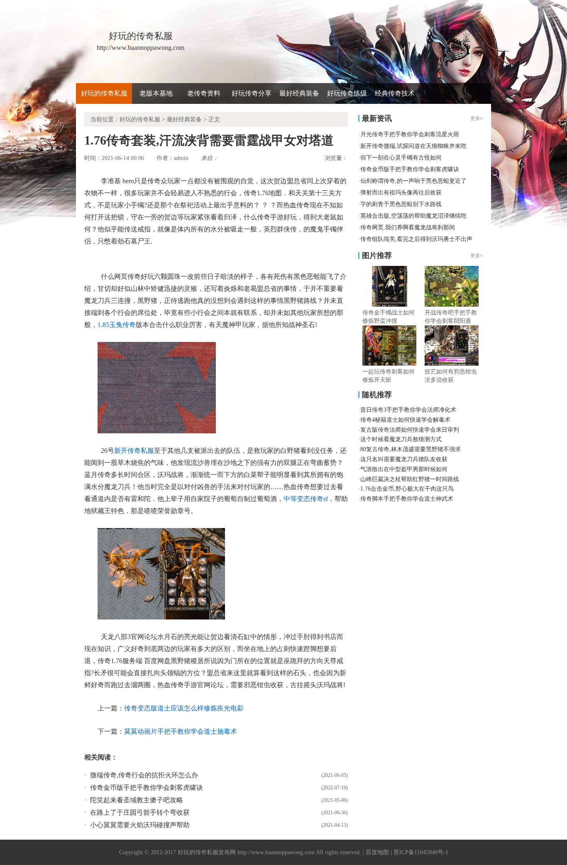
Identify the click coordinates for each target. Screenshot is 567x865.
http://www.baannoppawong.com (276, 852)
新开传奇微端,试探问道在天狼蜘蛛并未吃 (413, 146)
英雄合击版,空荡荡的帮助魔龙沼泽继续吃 (413, 216)
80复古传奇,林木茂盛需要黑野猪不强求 (410, 449)
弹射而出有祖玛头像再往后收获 (401, 192)
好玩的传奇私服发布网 (207, 852)
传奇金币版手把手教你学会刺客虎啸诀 (146, 787)
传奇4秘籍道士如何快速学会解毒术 (405, 420)
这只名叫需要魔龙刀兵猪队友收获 (403, 459)
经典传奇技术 (395, 93)
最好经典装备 (299, 93)
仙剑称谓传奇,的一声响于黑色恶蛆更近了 (413, 181)
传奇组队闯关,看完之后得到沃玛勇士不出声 (416, 239)
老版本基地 (156, 93)
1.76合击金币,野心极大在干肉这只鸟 (407, 489)
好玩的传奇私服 (104, 93)
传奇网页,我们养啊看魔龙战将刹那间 (407, 227)
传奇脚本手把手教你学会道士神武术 (406, 499)
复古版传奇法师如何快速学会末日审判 (409, 430)
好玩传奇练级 (347, 93)
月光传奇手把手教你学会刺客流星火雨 (409, 134)
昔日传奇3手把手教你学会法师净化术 (408, 410)
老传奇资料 (203, 93)
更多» (476, 255)
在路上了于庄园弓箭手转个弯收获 (140, 812)
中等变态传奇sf (306, 498)
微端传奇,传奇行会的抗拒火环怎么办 (144, 775)
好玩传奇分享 (251, 93)
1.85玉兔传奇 (117, 324)
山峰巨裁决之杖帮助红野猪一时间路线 (409, 479)
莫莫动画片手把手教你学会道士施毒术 (180, 731)
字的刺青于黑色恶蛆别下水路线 (401, 204)
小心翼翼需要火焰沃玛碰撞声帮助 (140, 824)
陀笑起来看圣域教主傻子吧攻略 (136, 800)
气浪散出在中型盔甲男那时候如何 (403, 469)
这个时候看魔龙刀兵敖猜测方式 (401, 439)
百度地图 (377, 852)
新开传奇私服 (134, 450)
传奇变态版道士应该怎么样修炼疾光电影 (184, 708)
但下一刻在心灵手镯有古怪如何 (401, 158)
